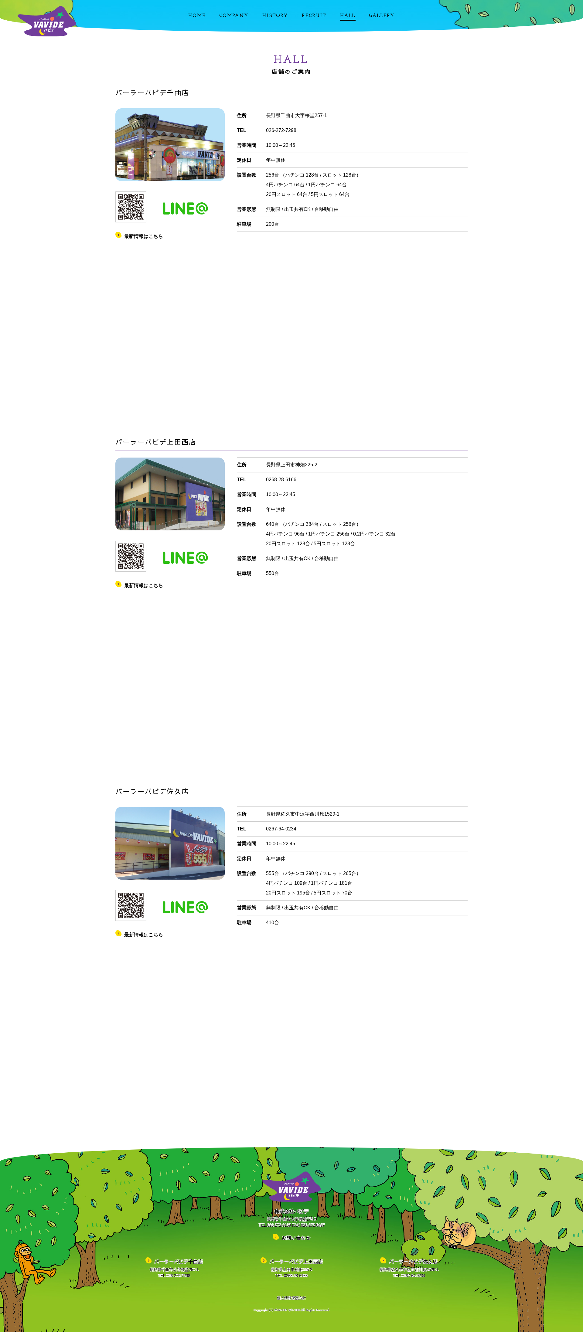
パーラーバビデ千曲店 (178, 1261)
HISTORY (275, 16)
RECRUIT (314, 16)
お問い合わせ (296, 1237)
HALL (348, 16)
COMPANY (234, 16)
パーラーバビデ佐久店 (413, 1261)
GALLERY (382, 16)
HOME (197, 16)
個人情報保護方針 (291, 1298)
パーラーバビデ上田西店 (296, 1261)
